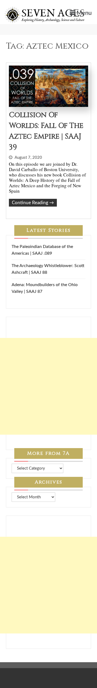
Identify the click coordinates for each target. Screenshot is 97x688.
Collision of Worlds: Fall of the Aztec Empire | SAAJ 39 (46, 131)
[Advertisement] (48, 386)
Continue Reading (33, 202)
